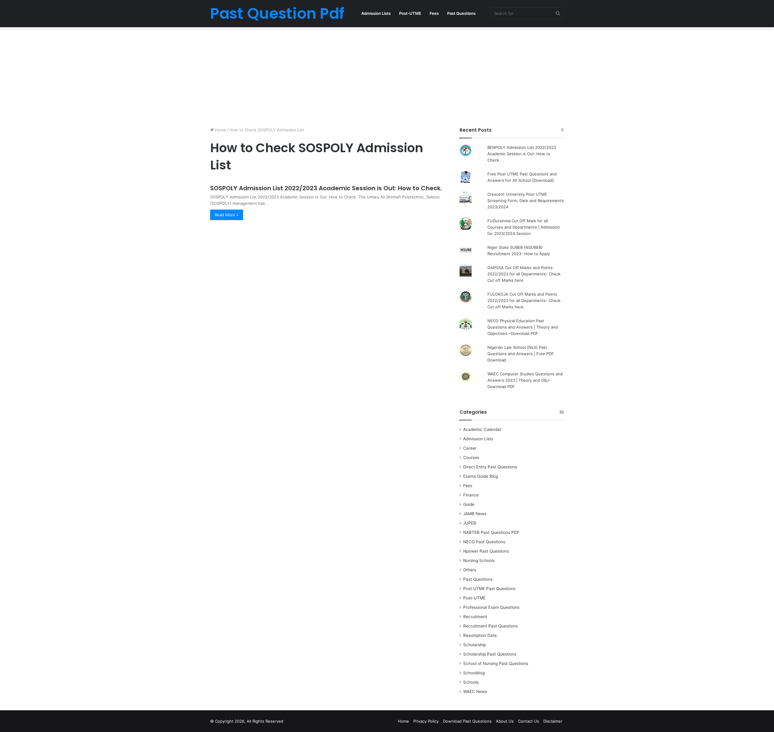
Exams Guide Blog (480, 476)
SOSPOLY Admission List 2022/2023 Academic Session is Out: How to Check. (326, 188)
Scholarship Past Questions (489, 654)
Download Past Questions (467, 721)
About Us (505, 721)
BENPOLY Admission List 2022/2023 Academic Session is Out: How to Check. (521, 153)
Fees (434, 13)
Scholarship (474, 644)
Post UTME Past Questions (489, 588)
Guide (468, 504)
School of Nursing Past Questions (495, 663)
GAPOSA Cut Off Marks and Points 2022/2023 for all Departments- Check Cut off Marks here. (524, 274)
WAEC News (475, 691)
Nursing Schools (479, 560)
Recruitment (475, 616)
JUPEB (469, 523)
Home (220, 129)
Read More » (227, 214)
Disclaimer (552, 721)
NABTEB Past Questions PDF (491, 532)
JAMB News (474, 513)
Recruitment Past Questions (490, 626)
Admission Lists (376, 13)
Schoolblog (474, 672)
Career (469, 448)
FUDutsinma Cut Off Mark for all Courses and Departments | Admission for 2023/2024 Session (523, 227)
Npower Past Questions (486, 551)
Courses (471, 457)
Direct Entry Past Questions (490, 466)
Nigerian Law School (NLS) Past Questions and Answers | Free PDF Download (520, 353)
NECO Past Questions (484, 541)
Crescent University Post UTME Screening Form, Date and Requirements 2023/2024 (525, 200)
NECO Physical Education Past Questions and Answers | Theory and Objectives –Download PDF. (522, 327)
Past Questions (461, 13)
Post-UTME (410, 13)
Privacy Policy (426, 721)
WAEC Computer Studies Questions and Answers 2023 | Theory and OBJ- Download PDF (525, 380)
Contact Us (528, 721)
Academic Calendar (482, 429)
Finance (471, 495)
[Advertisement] (387, 75)
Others (469, 569)
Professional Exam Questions (491, 607)
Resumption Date (480, 635)
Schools (471, 682)
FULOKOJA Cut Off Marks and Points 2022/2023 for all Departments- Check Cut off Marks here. (524, 300)
